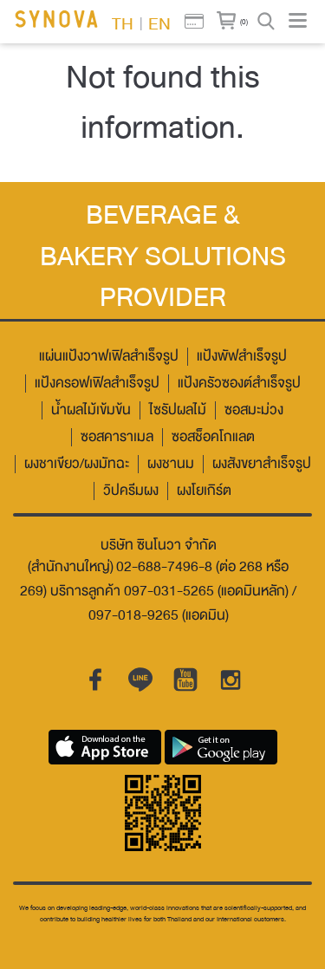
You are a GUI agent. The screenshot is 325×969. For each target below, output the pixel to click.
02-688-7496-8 (164, 567)
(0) (244, 22)
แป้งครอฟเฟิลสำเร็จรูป (97, 383)
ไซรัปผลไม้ (177, 410)
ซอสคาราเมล (117, 437)
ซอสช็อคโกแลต (213, 437)
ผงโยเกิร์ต (204, 491)
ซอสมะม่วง (253, 410)
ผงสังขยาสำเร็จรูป (261, 464)
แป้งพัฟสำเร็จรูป (242, 357)
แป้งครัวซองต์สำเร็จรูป (239, 383)
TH (122, 22)
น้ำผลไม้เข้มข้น (91, 410)
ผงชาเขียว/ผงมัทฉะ (76, 464)
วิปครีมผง (131, 491)
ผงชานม (170, 464)
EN (159, 22)
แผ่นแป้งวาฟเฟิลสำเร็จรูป (109, 357)
